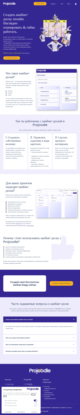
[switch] (35, 400)
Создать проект (40, 4)
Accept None (8, 412)
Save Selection (21, 412)
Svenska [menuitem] (63, 408)
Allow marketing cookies (11, 405)
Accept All (34, 412)
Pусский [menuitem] (69, 408)
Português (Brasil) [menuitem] (45, 408)
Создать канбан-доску (12, 58)
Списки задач (10, 384)
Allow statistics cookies (10, 403)
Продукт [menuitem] (53, 4)
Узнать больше (26, 53)
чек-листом (30, 225)
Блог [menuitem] (62, 4)
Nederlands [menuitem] (55, 408)
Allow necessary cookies (11, 400)
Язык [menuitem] (68, 4)
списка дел (19, 224)
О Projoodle (28, 384)
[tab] (40, 319)
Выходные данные (49, 394)
